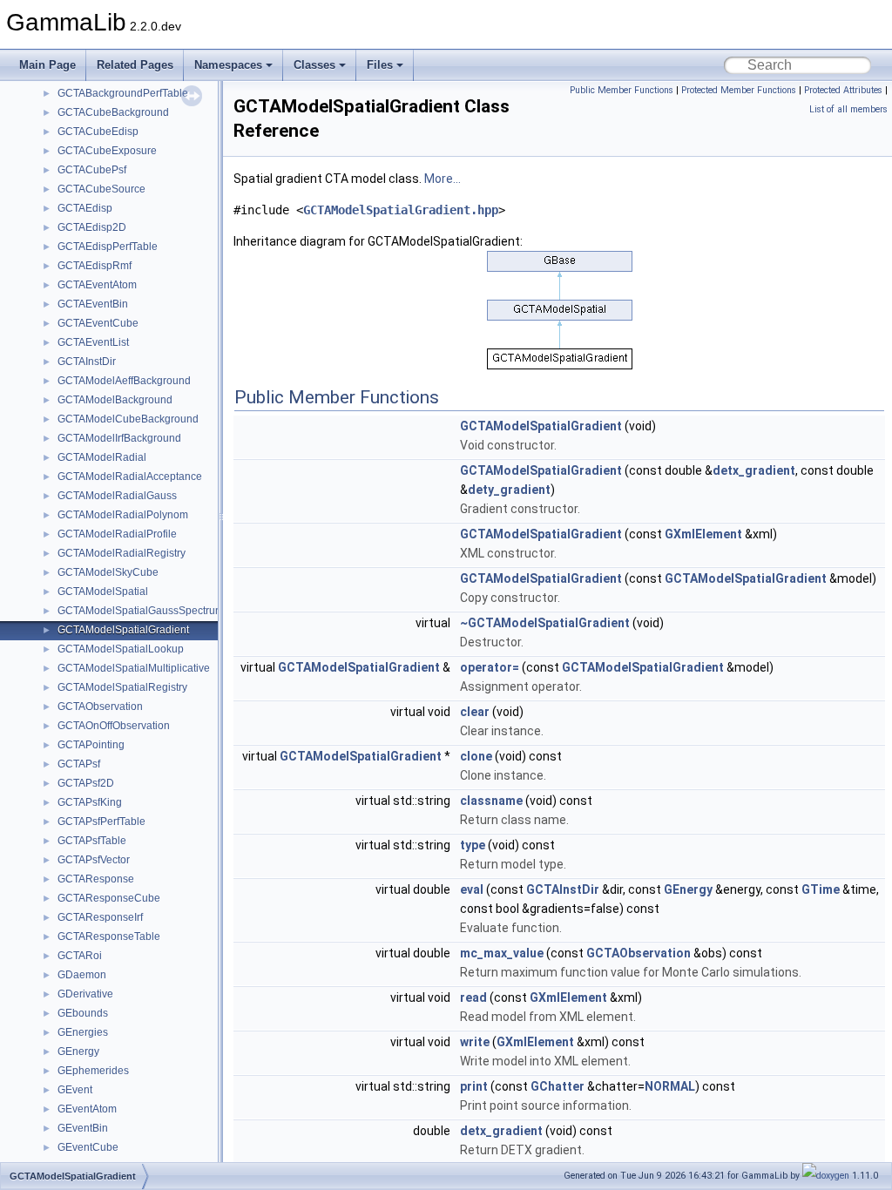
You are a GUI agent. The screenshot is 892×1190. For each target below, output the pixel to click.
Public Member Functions (621, 90)
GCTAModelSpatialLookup (120, 649)
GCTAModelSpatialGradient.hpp (400, 210)
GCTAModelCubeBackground (128, 419)
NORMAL (670, 1086)
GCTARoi (79, 956)
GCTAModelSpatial (102, 591)
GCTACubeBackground (113, 112)
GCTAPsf (78, 764)
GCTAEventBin (92, 304)
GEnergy (78, 1051)
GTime (820, 889)
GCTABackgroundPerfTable (122, 93)
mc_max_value (502, 953)
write (475, 1042)
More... (442, 179)
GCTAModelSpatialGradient (123, 630)
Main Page (47, 64)
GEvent (74, 1090)
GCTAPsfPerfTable (101, 821)
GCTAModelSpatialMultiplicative (133, 668)
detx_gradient (754, 470)
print (474, 1086)
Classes (314, 64)
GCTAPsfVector (93, 860)
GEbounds (82, 1013)
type (472, 845)
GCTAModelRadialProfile (117, 534)
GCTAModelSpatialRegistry (122, 687)
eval (471, 889)
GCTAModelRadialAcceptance (129, 476)
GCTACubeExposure (107, 151)
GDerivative (85, 994)
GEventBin (82, 1128)
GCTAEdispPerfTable (107, 246)
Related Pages (135, 64)
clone (476, 756)
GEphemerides (93, 1071)
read (473, 997)
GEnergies (82, 1032)
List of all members (848, 109)
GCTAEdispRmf (94, 266)
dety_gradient (509, 490)
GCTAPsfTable (91, 841)
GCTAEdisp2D (91, 227)
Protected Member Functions (738, 90)
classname (491, 801)
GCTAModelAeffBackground (124, 381)
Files (380, 64)
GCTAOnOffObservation (113, 726)
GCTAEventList (93, 342)
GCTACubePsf (91, 170)
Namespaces (228, 64)
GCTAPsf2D (85, 783)
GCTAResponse (95, 879)
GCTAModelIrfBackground (119, 438)
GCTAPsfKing (89, 802)
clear (475, 712)
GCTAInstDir (86, 361)
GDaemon (81, 975)
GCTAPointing (91, 745)
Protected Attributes (843, 90)
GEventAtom (87, 1109)
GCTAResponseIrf (100, 917)
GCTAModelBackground (114, 400)
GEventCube (87, 1147)
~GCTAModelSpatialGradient (545, 623)
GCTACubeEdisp (98, 131)
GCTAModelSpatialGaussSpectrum (140, 611)
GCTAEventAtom (97, 285)
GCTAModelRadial (101, 457)
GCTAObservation (100, 706)
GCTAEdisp (84, 208)
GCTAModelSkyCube (108, 572)
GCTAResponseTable (108, 936)
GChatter (557, 1086)
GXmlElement (703, 534)
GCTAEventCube (98, 323)
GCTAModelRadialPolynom (122, 515)
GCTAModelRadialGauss (117, 496)
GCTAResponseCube (108, 898)
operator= (489, 667)
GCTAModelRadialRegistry (121, 553)
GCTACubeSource (101, 189)
